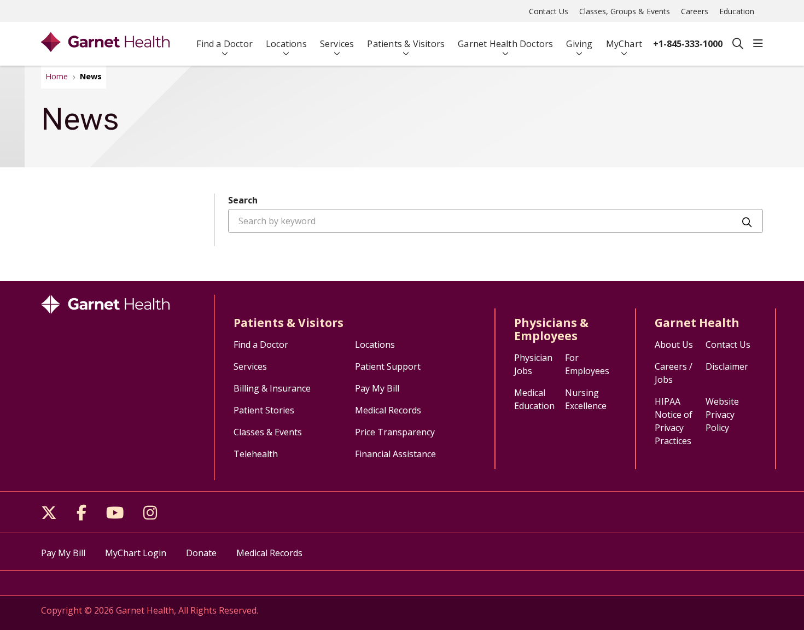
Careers (694, 11)
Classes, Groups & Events (624, 11)
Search (243, 200)
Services (337, 44)
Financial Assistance (395, 454)
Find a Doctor (224, 44)
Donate (201, 553)
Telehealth (256, 454)
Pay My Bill (377, 388)
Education (736, 11)
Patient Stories (264, 410)
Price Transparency (395, 432)
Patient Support (388, 366)
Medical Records (388, 410)
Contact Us (548, 11)
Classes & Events (268, 432)
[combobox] (495, 221)
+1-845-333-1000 (688, 44)
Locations (286, 44)
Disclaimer (727, 366)
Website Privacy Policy (722, 414)
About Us (674, 345)
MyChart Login (135, 553)
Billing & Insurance (272, 388)
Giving (579, 44)
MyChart (624, 44)
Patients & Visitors (406, 44)
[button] (758, 43)
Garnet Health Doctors (505, 44)
